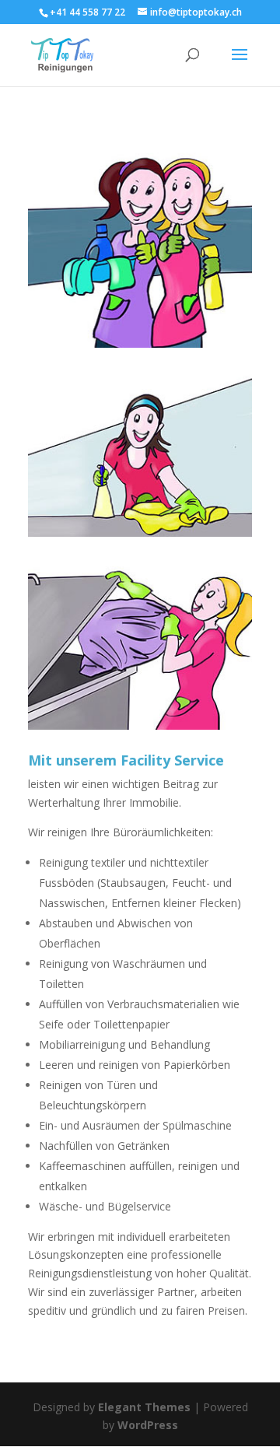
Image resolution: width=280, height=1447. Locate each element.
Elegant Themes (144, 1407)
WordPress (147, 1424)
